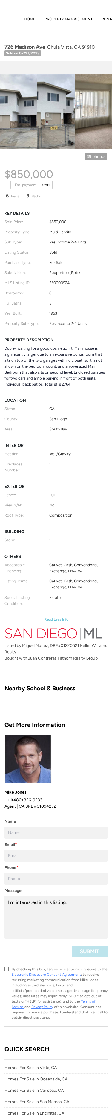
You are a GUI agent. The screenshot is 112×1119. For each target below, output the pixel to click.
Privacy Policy (42, 1007)
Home (30, 19)
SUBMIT (89, 951)
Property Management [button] (69, 19)
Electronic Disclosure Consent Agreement (46, 974)
